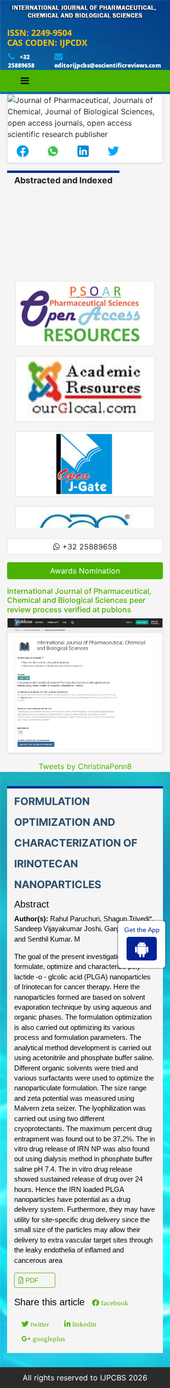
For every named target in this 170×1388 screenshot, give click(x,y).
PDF (31, 1280)
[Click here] (85, 685)
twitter (39, 1324)
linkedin (83, 1324)
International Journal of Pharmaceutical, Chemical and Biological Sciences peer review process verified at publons (79, 600)
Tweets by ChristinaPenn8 (85, 766)
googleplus (48, 1338)
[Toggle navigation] (25, 81)
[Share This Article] (23, 151)
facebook (113, 1302)
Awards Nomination (85, 570)
